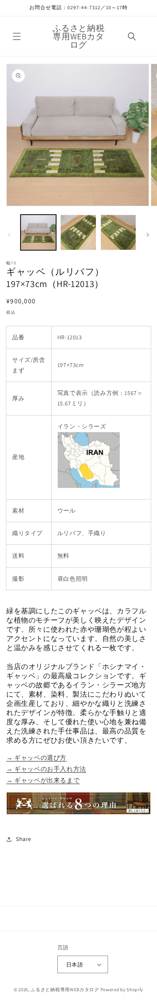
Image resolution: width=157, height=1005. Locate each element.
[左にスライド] (9, 235)
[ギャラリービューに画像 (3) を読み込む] (118, 232)
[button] (17, 36)
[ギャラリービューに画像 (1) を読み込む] (38, 232)
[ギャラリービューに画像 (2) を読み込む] (78, 232)
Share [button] (23, 839)
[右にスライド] (148, 235)
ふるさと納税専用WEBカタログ (65, 989)
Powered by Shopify (122, 989)
